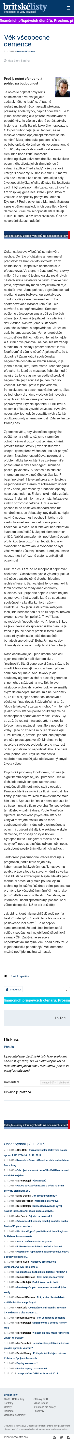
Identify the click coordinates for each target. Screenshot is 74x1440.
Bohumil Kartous (25, 51)
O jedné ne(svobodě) (40, 1216)
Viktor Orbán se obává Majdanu (34, 1241)
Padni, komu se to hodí (45, 1282)
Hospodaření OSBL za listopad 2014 (38, 1373)
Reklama (9, 1410)
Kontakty (8, 1402)
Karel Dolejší (23, 1180)
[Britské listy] (37, 235)
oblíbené (64, 1082)
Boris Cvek (22, 1261)
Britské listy (30, 8)
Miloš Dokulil (23, 1195)
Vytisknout (15, 989)
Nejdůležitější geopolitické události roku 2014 (41, 1272)
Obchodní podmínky (14, 1414)
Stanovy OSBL (41, 1399)
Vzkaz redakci (41, 1402)
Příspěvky (39, 1410)
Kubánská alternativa (47, 1201)
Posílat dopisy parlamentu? (31, 1368)
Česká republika (20, 976)
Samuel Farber (24, 1201)
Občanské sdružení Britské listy (42, 1425)
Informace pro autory (45, 1406)
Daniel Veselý (24, 1353)
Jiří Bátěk (21, 1216)
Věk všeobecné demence (51, 1317)
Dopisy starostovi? (27, 1363)
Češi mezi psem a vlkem (50, 1277)
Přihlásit (9, 1046)
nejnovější (48, 1082)
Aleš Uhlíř (21, 1150)
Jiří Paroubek (23, 1343)
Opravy (8, 1406)
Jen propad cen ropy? (44, 1195)
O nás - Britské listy (14, 1399)
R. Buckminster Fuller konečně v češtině (39, 1246)
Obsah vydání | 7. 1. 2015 (24, 1143)
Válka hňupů (39, 1180)
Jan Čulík (21, 1307)
